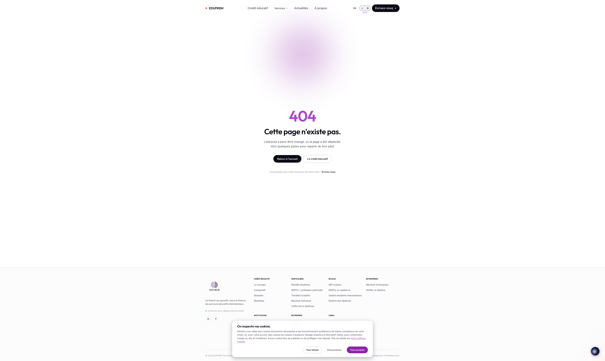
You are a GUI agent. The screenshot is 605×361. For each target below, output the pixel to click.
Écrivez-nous (384, 8)
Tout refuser (312, 350)
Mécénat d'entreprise (377, 284)
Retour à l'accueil (287, 158)
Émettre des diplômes (340, 300)
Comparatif (259, 290)
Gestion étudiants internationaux (345, 295)
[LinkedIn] (208, 319)
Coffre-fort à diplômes (302, 306)
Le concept (260, 284)
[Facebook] (216, 319)
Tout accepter (357, 350)
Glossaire (258, 295)
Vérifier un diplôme (375, 290)
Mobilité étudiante (300, 284)
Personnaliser (334, 350)
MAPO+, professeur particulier (307, 290)
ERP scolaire (335, 284)
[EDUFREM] (214, 286)
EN (354, 8)
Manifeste (259, 300)
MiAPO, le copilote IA (339, 290)
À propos (321, 8)
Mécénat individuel (301, 300)
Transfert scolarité (300, 295)
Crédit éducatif (258, 8)
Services (280, 8)
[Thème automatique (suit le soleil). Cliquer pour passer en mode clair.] (365, 8)
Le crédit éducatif (317, 158)
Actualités (301, 8)
